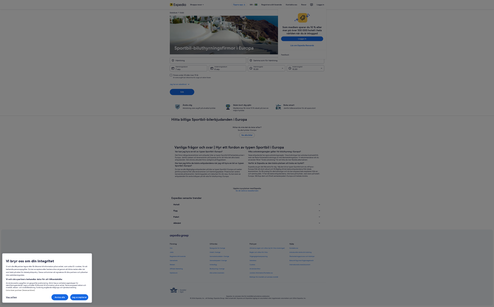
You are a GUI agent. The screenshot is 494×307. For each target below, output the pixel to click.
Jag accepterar (79, 297)
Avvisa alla (60, 297)
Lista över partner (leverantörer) (20, 290)
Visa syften (11, 297)
